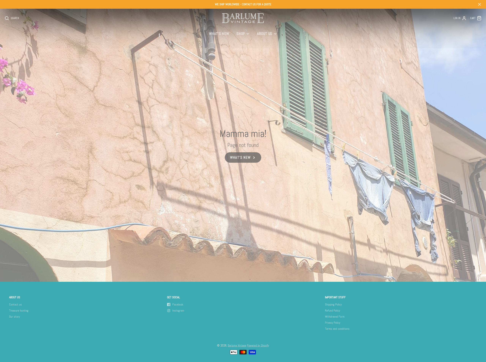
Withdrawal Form (335, 317)
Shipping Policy (333, 304)
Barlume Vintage (237, 345)
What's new (219, 33)
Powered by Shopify (258, 345)
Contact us (15, 304)
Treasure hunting (18, 311)
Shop (241, 33)
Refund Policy (332, 311)
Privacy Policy (332, 323)
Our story (14, 317)
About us (264, 33)
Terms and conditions (337, 329)
